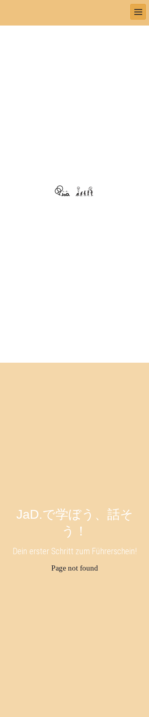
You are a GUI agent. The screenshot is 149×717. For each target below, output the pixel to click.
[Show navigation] (138, 12)
